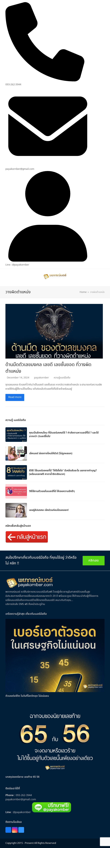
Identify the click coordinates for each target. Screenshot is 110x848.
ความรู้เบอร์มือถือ (62, 378)
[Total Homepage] (29, 588)
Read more (14, 397)
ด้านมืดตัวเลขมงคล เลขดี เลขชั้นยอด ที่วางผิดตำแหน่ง (48, 368)
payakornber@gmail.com (20, 799)
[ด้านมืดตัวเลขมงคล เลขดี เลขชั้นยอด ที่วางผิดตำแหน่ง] (54, 331)
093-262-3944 (24, 795)
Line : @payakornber (17, 265)
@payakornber (21, 812)
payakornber (41, 378)
